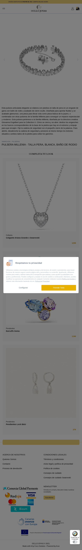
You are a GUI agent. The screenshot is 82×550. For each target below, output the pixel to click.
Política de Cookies (68, 279)
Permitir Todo (58, 288)
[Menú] (78, 531)
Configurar (23, 288)
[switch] (75, 542)
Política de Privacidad (42, 281)
